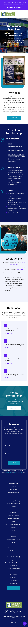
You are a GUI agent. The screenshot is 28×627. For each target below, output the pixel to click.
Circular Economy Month (13, 539)
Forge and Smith (18, 622)
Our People (13, 489)
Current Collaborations (13, 568)
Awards (13, 545)
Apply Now (14, 117)
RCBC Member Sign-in (13, 503)
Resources (13, 527)
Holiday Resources (13, 518)
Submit (14, 463)
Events (13, 542)
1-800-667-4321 (13, 580)
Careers (13, 506)
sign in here (20, 269)
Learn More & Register (14, 7)
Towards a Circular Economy (13, 563)
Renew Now (14, 408)
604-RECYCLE (13, 578)
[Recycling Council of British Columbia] (8, 14)
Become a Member (13, 548)
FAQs (13, 521)
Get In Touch (13, 588)
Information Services (13, 515)
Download (7, 333)
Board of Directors (13, 492)
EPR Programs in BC (13, 560)
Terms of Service (18, 472)
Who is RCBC (13, 486)
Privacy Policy (8, 472)
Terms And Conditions (17, 620)
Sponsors (13, 498)
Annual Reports (13, 495)
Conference (13, 550)
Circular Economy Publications (13, 524)
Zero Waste (13, 565)
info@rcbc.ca (13, 583)
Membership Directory (13, 501)
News (13, 530)
